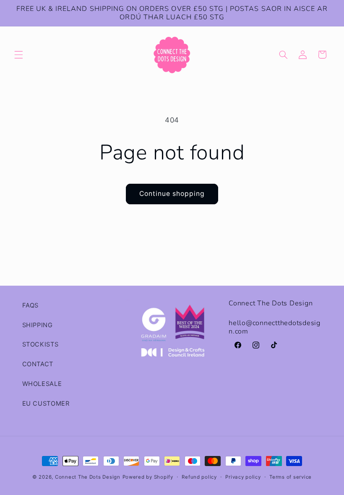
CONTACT (37, 364)
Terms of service (290, 477)
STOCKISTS (40, 344)
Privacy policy (243, 477)
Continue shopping (172, 194)
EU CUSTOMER (46, 403)
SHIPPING (37, 325)
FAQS (30, 305)
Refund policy (199, 477)
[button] (18, 54)
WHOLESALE (42, 384)
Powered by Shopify (147, 477)
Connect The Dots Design (87, 477)
